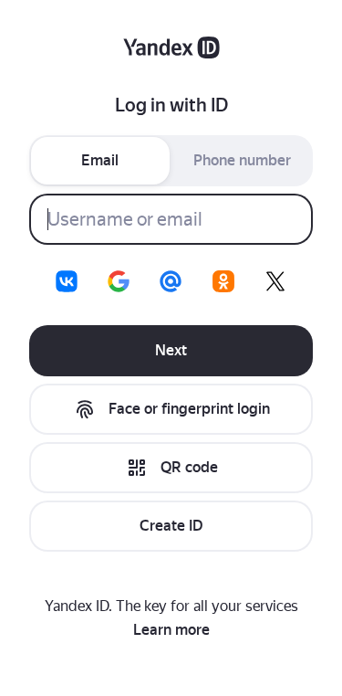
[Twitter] (275, 281)
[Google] (118, 281)
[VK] (66, 281)
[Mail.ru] (170, 281)
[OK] (223, 281)
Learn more (171, 629)
